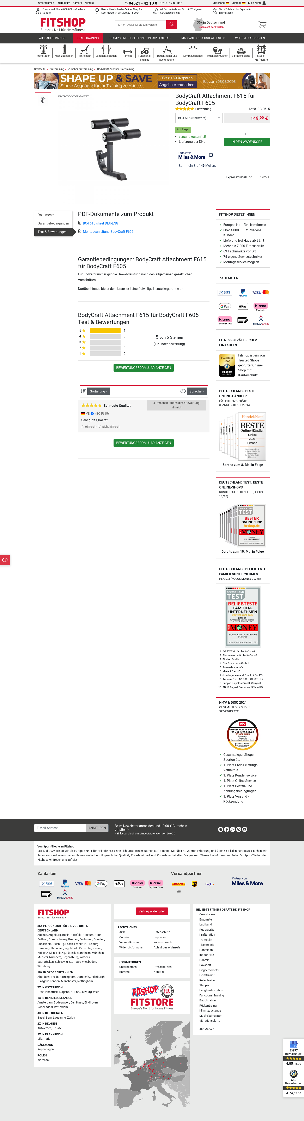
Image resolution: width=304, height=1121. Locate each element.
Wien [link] (96, 992)
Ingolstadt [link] (71, 948)
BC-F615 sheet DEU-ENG (100, 223)
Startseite (39, 69)
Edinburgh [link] (98, 977)
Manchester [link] (68, 981)
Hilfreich (90, 426)
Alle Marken (206, 1029)
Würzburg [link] (43, 966)
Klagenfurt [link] (66, 992)
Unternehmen (46, 2)
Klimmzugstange (210, 1010)
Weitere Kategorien (250, 38)
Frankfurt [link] (80, 944)
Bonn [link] (98, 935)
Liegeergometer (209, 970)
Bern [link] (49, 1017)
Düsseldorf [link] (44, 944)
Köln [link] (52, 953)
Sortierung (97, 391)
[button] (43, 100)
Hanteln (204, 960)
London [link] (55, 981)
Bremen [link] (73, 939)
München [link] (98, 953)
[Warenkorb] (263, 24)
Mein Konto (254, 2)
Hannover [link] (57, 948)
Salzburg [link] (86, 992)
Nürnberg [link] (55, 957)
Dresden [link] (99, 939)
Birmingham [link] (67, 977)
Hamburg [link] (43, 948)
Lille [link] (39, 1039)
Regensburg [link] (70, 957)
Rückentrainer (208, 1005)
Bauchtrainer (207, 1000)
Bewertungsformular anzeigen (143, 368)
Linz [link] (76, 992)
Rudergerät (206, 929)
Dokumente (46, 215)
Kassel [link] (97, 948)
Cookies (124, 937)
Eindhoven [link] (91, 1002)
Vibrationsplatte (209, 1021)
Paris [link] (47, 1039)
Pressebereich (163, 967)
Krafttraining (88, 38)
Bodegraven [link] (61, 1002)
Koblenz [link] (42, 953)
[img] (211, 155)
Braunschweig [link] (58, 939)
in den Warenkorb (247, 142)
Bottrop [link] (42, 939)
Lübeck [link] (71, 953)
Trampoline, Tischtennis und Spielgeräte (140, 38)
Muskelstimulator (210, 1016)
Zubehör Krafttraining (80, 69)
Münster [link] (42, 957)
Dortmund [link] (85, 939)
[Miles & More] (247, 881)
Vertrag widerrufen (152, 911)
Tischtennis (206, 945)
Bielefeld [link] (76, 935)
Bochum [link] (88, 935)
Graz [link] (40, 992)
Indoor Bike (206, 955)
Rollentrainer (207, 980)
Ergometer (206, 919)
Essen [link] (69, 944)
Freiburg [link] (93, 944)
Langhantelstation (211, 990)
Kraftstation (207, 934)
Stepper (204, 985)
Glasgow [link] (43, 981)
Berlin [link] (65, 935)
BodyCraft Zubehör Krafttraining (115, 69)
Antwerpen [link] (44, 1028)
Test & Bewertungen (52, 232)
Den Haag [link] (77, 1002)
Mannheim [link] (84, 953)
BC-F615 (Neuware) (192, 118)
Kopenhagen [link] (45, 1049)
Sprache (236, 2)
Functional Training (211, 995)
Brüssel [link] (57, 1028)
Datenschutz (162, 932)
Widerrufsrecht (163, 942)
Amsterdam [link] (45, 1002)
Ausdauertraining (53, 38)
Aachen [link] (42, 935)
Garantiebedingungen (53, 223)
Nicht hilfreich (110, 426)
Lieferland (219, 2)
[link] (225, 293)
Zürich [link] (71, 1017)
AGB (122, 932)
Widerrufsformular (131, 947)
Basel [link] (40, 1017)
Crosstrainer (207, 914)
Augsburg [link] (54, 935)
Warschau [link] (43, 1060)
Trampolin (205, 940)
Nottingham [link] (85, 981)
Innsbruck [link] (51, 992)
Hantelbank (206, 950)
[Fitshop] (63, 24)
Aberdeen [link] (43, 977)
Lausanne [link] (59, 1017)
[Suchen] (171, 24)
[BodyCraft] (73, 96)
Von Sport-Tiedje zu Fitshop (55, 846)
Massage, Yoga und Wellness (203, 38)
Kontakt (89, 2)
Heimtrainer (206, 975)
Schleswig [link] (61, 962)
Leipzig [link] (60, 953)
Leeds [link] (55, 977)
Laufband (205, 924)
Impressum (63, 2)
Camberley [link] (83, 977)
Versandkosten (129, 942)
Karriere (77, 2)
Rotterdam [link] (61, 1007)
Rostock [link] (84, 957)
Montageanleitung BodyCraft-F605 (108, 232)
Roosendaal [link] (45, 1007)
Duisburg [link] (58, 944)
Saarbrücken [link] (45, 962)
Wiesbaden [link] (89, 962)
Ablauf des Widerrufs (167, 947)
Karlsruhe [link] (85, 948)
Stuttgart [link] (75, 962)
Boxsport (205, 965)
